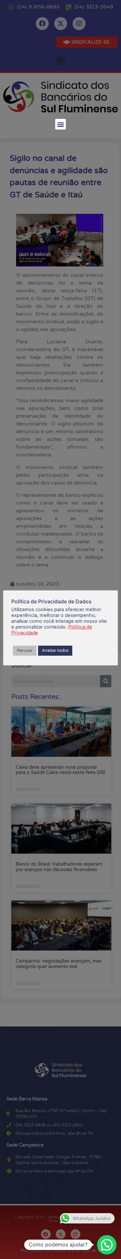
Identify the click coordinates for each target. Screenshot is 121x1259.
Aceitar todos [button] (55, 650)
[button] (60, 124)
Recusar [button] (25, 650)
